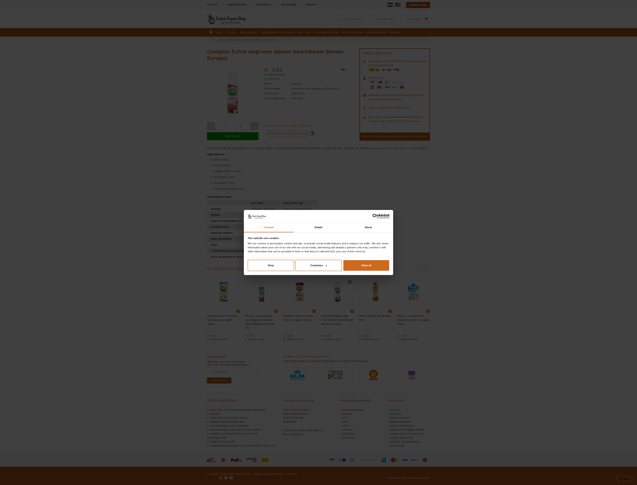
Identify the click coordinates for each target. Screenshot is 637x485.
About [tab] (368, 227)
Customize (316, 265)
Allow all (366, 265)
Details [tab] (319, 227)
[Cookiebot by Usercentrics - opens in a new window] (374, 216)
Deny (271, 265)
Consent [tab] (269, 227)
